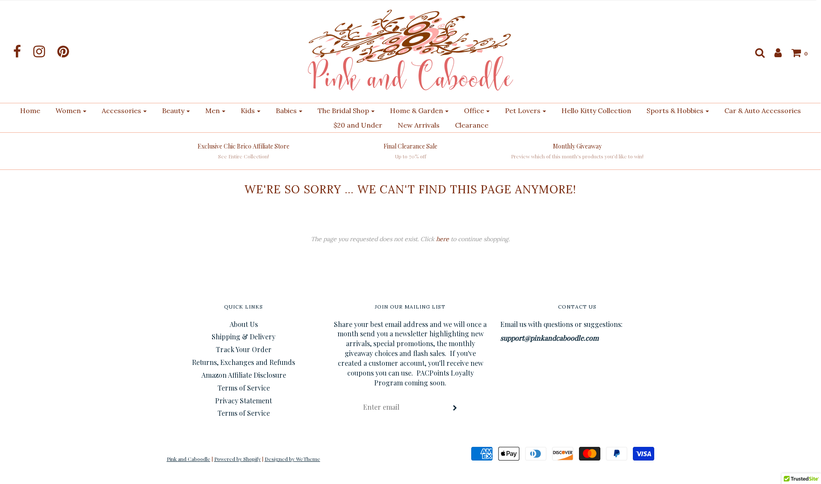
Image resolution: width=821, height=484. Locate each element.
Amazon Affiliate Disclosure (243, 374)
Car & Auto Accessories (762, 110)
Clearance (471, 125)
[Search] (756, 52)
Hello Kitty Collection (596, 110)
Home (30, 110)
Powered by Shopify (237, 458)
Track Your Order (244, 349)
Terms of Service (244, 387)
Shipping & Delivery (243, 336)
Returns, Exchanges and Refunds (243, 362)
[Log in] (774, 52)
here (442, 239)
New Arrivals (419, 125)
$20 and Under (358, 125)
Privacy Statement (243, 400)
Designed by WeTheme (292, 458)
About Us (244, 324)
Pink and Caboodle (188, 458)
